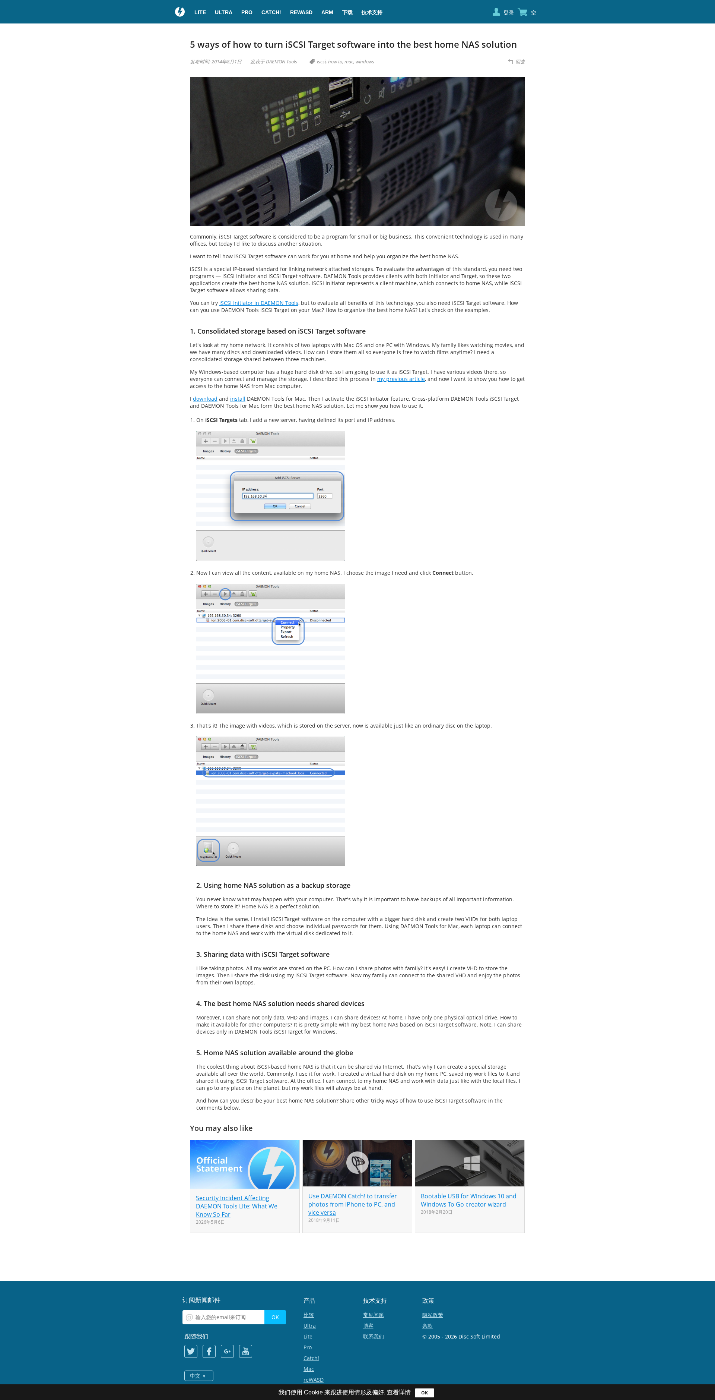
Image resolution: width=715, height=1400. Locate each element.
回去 (520, 61)
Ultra (223, 12)
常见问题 (373, 1314)
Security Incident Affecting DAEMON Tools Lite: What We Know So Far (236, 1206)
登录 (508, 12)
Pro (246, 12)
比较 (309, 1314)
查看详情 (399, 1392)
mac (348, 61)
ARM (327, 12)
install (237, 398)
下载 (347, 12)
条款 (427, 1325)
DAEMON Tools (281, 61)
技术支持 (372, 12)
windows (365, 61)
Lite (200, 12)
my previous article (401, 378)
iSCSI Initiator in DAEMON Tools (258, 302)
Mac (309, 1368)
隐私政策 (432, 1314)
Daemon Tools (180, 12)
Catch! (271, 12)
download (205, 398)
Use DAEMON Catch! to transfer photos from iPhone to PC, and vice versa (352, 1204)
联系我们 (373, 1336)
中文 (195, 1376)
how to (335, 61)
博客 (368, 1325)
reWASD (301, 12)
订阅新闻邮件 (201, 1300)
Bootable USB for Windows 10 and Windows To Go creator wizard (469, 1200)
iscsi (321, 61)
